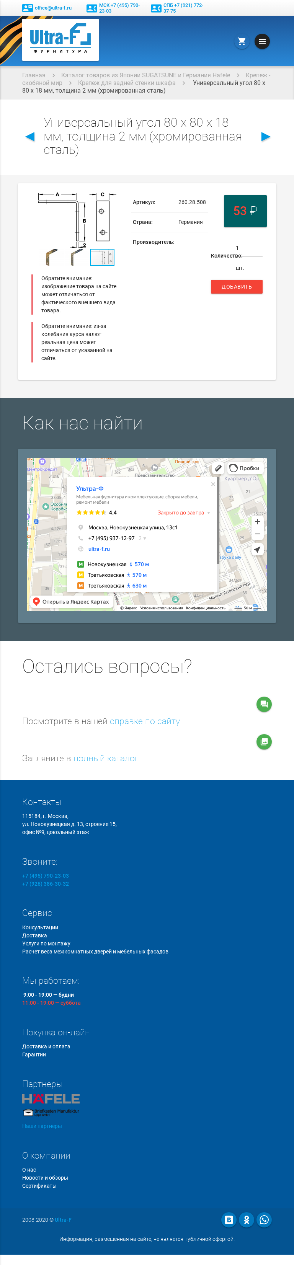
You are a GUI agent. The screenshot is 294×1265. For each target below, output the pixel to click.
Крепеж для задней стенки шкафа (127, 83)
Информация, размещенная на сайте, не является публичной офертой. (147, 1239)
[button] (116, 199)
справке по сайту (145, 721)
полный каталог (106, 758)
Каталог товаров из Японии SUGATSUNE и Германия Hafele (145, 75)
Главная (34, 75)
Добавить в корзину (237, 289)
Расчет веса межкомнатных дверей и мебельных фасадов (95, 951)
